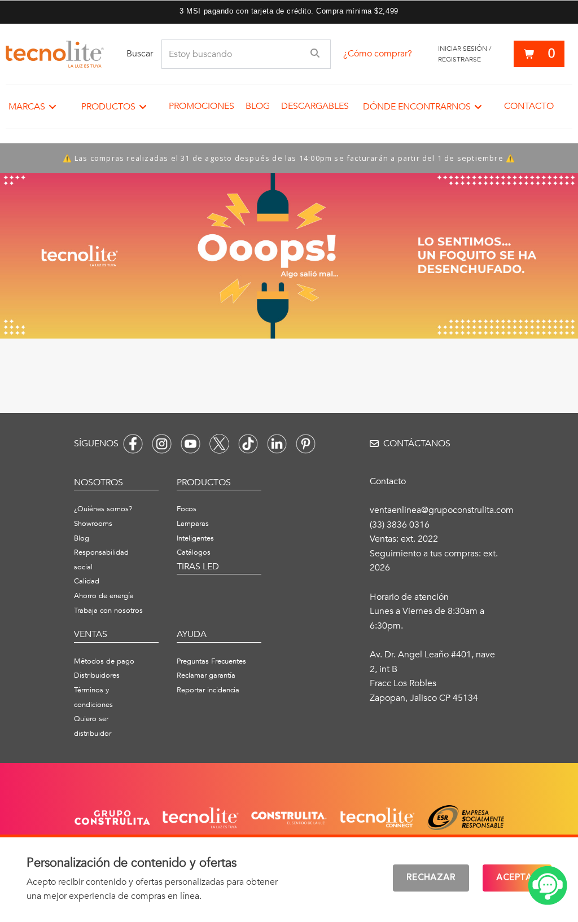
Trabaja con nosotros (108, 610)
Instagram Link (161, 443)
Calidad (86, 581)
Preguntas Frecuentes (211, 661)
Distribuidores (97, 675)
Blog (258, 106)
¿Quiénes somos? (103, 509)
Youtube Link (190, 443)
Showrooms (93, 524)
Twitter (219, 443)
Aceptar (517, 878)
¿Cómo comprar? (377, 53)
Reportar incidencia (208, 690)
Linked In (276, 443)
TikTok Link (248, 443)
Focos (186, 509)
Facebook (133, 443)
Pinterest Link (305, 443)
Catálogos (194, 552)
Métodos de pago (104, 661)
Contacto (529, 106)
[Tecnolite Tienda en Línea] (55, 54)
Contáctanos (416, 443)
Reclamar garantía (206, 675)
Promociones (201, 106)
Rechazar (431, 878)
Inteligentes (195, 538)
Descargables (315, 106)
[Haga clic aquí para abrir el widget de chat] (547, 885)
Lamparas (193, 524)
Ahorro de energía (104, 596)
